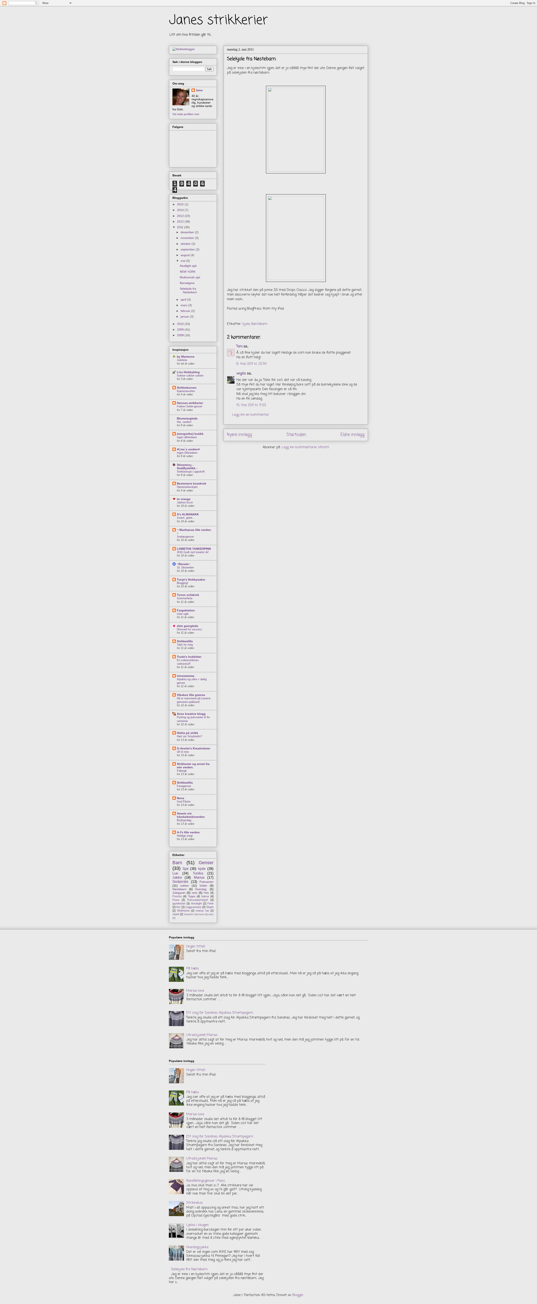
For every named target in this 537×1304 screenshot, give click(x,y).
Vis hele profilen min (185, 114)
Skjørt (210, 907)
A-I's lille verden (188, 832)
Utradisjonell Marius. (202, 1035)
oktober (186, 243)
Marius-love (195, 990)
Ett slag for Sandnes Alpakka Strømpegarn (219, 1012)
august (185, 255)
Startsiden (296, 435)
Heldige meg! (185, 835)
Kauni (201, 914)
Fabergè (182, 770)
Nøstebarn (259, 324)
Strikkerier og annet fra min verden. (193, 765)
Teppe (191, 896)
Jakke (177, 877)
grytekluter (178, 903)
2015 (181, 204)
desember (188, 232)
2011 (180, 227)
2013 (181, 216)
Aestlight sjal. (188, 265)
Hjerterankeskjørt (187, 487)
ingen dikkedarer (187, 437)
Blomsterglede (187, 418)
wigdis (241, 373)
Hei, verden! (184, 421)
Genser (206, 862)
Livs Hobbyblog (188, 372)
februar (186, 311)
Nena (180, 798)
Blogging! (182, 583)
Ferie (210, 903)
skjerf (175, 914)
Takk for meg (185, 644)
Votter (203, 885)
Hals (206, 892)
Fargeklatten (186, 610)
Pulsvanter (206, 881)
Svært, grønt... (186, 517)
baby (211, 914)
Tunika (198, 873)
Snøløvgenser (185, 536)
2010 (181, 324)
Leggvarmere (193, 907)
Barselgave (187, 283)
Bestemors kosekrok (191, 483)
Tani (239, 346)
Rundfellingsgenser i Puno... (206, 1180)
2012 (181, 221)
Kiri (178, 907)
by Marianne (185, 356)
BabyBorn (189, 914)
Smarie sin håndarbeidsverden (191, 815)
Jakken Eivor (185, 502)
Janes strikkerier (218, 20)
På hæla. (192, 968)
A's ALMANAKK (188, 514)
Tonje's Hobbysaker (191, 579)
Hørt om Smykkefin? (189, 736)
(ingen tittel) (195, 946)
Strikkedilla (185, 641)
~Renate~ (183, 564)
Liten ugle (183, 613)
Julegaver (178, 892)
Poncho (177, 896)
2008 (181, 335)
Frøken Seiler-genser (189, 406)
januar (185, 316)
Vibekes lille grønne (191, 695)
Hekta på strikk (187, 733)
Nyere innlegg (239, 435)
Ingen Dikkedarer (187, 452)
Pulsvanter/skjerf (197, 900)
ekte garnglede (187, 626)
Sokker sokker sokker (190, 375)
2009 (181, 329)
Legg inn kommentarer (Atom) (305, 447)
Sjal (185, 869)
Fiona (175, 900)
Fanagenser (184, 786)
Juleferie (182, 360)
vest (194, 892)
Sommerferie (184, 598)
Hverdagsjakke (197, 1247)
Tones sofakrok (188, 595)
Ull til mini (183, 751)
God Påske (183, 801)
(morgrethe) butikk (190, 433)
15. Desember (185, 567)
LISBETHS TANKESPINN (194, 548)
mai (183, 260)
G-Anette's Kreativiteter (193, 748)
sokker (184, 885)
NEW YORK (188, 271)
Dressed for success (189, 629)
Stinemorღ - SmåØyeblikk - (187, 466)
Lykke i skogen (197, 1225)
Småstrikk (180, 882)
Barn (177, 862)
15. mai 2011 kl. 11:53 (251, 405)
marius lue (202, 910)
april (184, 299)
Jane (199, 90)
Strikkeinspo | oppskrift (191, 471)
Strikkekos (194, 1202)
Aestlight (196, 903)
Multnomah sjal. (190, 277)
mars (184, 305)
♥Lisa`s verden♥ (188, 449)
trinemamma (185, 675)
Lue (175, 873)
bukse (205, 896)
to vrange (183, 499)
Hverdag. (201, 889)
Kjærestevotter (186, 391)
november (188, 238)
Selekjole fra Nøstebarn (188, 290)
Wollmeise (183, 910)
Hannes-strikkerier (190, 403)
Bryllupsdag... (185, 820)
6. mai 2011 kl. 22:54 (251, 363)
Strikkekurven (187, 387)
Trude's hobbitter (189, 656)
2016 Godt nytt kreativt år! (193, 552)
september (188, 249)
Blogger (298, 1295)
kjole (246, 324)
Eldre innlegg (353, 435)
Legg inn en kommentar (250, 414)
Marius (199, 877)
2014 (181, 210)
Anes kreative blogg (191, 713)
